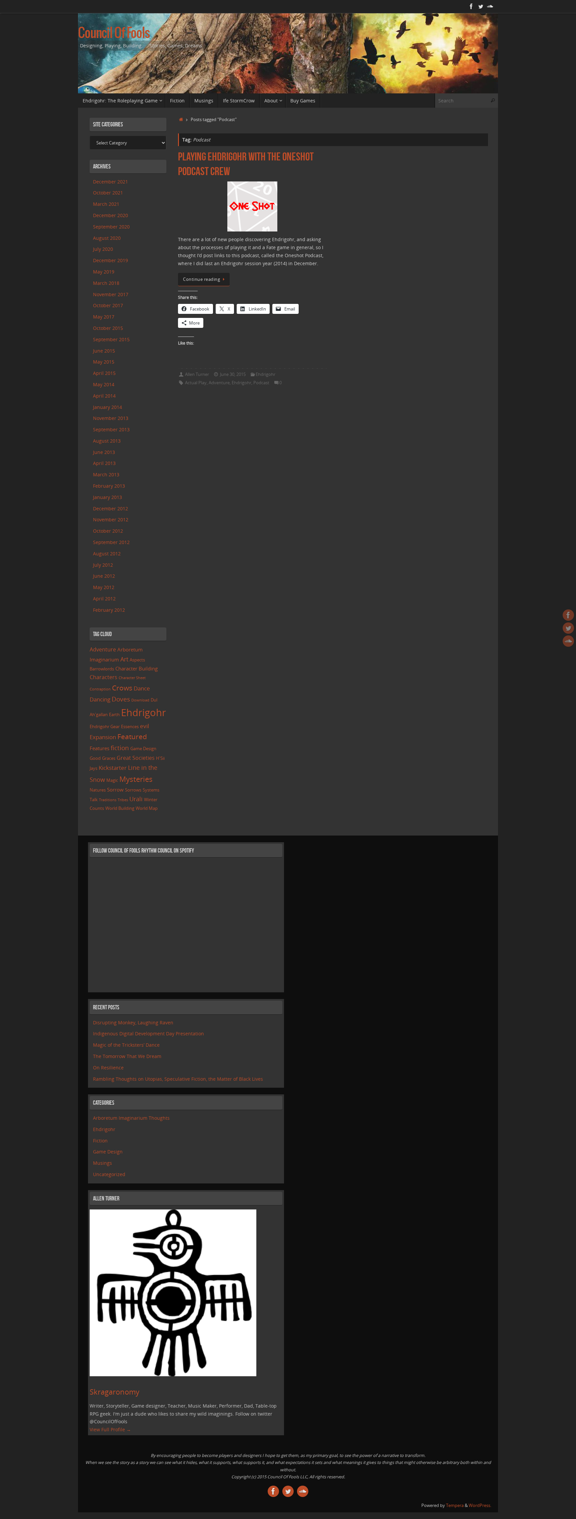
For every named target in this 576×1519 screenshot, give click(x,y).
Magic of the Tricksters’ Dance (126, 1045)
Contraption (100, 689)
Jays (93, 768)
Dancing (100, 699)
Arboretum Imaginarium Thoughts (131, 1118)
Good (95, 758)
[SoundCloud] (490, 6)
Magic (112, 780)
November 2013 (110, 418)
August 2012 (107, 553)
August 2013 (107, 441)
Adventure (219, 383)
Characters (103, 677)
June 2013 (104, 452)
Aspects (137, 660)
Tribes (123, 800)
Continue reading (201, 279)
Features (99, 748)
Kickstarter (113, 768)
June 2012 (104, 576)
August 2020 (107, 238)
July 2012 (103, 565)
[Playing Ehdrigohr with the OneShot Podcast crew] (252, 206)
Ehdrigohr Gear (105, 726)
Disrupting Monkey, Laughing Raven (133, 1022)
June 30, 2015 (233, 374)
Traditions (107, 800)
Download (140, 700)
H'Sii (160, 758)
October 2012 (108, 531)
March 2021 (106, 204)
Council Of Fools (114, 34)
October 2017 (108, 305)
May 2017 (103, 317)
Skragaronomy (114, 1392)
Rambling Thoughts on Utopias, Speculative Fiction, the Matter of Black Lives (178, 1079)
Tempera (455, 1505)
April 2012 (104, 598)
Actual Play (196, 383)
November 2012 (110, 519)
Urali (136, 799)
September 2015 (111, 339)
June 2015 (104, 351)
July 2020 (103, 249)
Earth (114, 714)
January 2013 (107, 497)
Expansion (103, 737)
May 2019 (103, 272)
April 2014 (104, 396)
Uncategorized (109, 1174)
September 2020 (111, 226)
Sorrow (115, 789)
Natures (98, 790)
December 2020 (110, 215)
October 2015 (108, 328)
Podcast (261, 383)
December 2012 (110, 508)
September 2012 (111, 542)
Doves (121, 699)
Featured (132, 736)
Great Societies (136, 758)
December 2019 (110, 260)
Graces (108, 758)
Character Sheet (132, 677)
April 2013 (104, 463)
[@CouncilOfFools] (480, 6)
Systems (151, 790)
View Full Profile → (110, 1429)
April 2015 (104, 373)
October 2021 (108, 192)
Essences (130, 726)
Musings (102, 1163)
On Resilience (108, 1067)
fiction (120, 747)
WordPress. (480, 1505)
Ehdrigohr (265, 374)
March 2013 (106, 474)
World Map (147, 808)
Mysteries (136, 779)
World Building (119, 808)
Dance (142, 688)
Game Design (143, 748)
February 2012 (109, 610)
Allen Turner (197, 374)
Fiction (100, 1140)
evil (144, 726)
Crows (122, 687)
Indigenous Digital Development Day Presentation (148, 1033)
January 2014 (107, 407)
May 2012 (103, 587)
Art (124, 659)
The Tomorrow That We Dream (127, 1056)
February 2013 (109, 486)
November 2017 (110, 294)
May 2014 (103, 384)
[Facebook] (471, 6)
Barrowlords (102, 669)
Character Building (136, 668)
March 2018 (106, 283)
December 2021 (110, 181)
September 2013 (111, 429)
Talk (94, 800)
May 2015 (103, 362)
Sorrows (133, 790)
